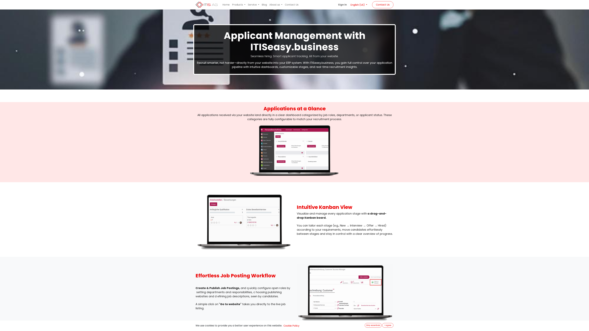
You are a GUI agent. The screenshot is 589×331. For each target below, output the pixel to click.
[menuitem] (226, 5)
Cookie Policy (291, 325)
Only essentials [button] (373, 325)
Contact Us (383, 4)
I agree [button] (388, 325)
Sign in (342, 4)
